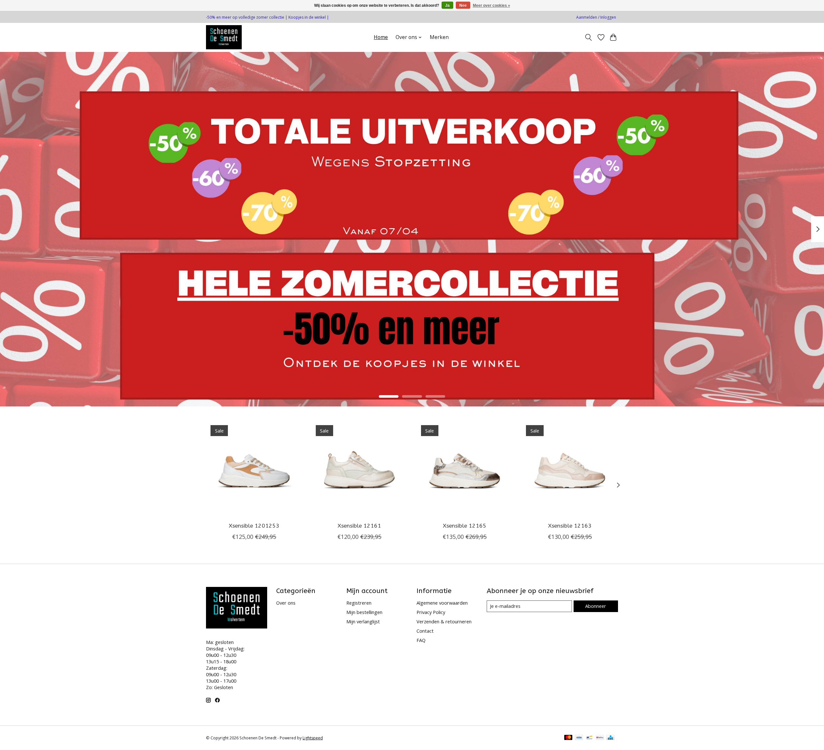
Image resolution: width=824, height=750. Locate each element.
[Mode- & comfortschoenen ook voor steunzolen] (224, 37)
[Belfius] (600, 738)
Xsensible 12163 (570, 525)
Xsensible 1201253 (254, 525)
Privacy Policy (431, 612)
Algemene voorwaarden (442, 602)
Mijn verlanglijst (363, 621)
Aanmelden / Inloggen (596, 17)
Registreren (358, 602)
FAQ (421, 640)
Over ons (285, 602)
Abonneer (595, 606)
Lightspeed (313, 738)
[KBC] (610, 738)
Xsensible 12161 (359, 525)
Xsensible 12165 (464, 525)
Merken (439, 37)
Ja (447, 5)
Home (381, 37)
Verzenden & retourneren (444, 621)
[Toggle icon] (588, 37)
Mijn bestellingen (364, 612)
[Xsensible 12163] (570, 469)
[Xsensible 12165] (465, 469)
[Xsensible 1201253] (254, 469)
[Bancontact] (589, 738)
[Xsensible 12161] (359, 469)
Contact (425, 631)
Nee (463, 5)
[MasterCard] (568, 738)
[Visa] (579, 738)
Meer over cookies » (491, 5)
